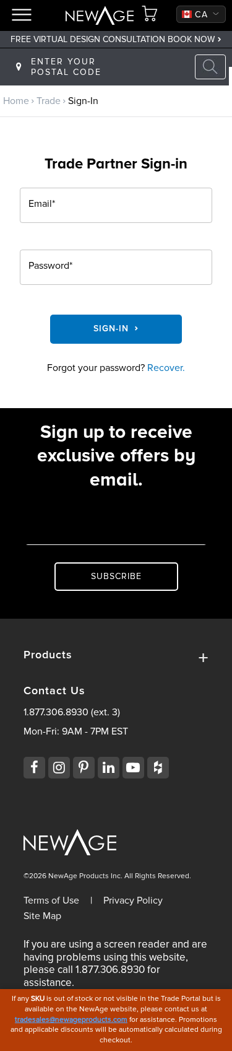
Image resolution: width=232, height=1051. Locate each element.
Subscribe (116, 576)
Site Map (42, 916)
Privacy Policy (133, 900)
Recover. (166, 368)
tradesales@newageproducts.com (71, 1019)
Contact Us (54, 691)
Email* (41, 204)
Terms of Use (51, 900)
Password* (50, 266)
